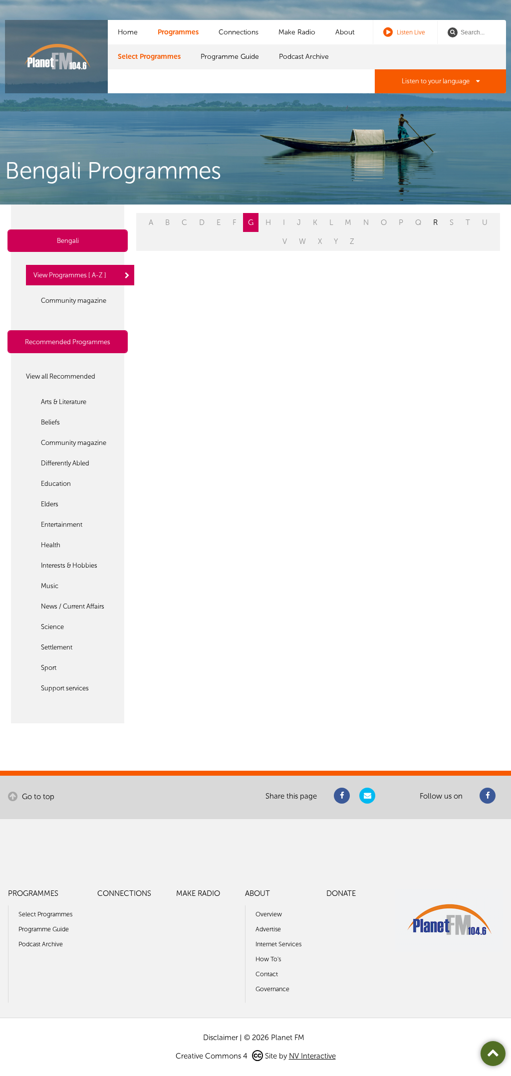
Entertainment (61, 524)
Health (50, 545)
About (344, 32)
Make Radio (296, 32)
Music (49, 586)
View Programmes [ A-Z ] (69, 275)
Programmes (178, 32)
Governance (272, 989)
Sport (48, 667)
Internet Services (278, 944)
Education (56, 483)
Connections (238, 32)
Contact (267, 974)
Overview (269, 914)
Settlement (56, 647)
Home (128, 32)
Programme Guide (230, 56)
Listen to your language (436, 81)
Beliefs (50, 422)
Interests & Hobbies (69, 565)
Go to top (37, 796)
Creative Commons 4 (213, 1056)
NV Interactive (312, 1056)
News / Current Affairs (72, 606)
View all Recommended (60, 376)
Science (52, 627)
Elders (49, 504)
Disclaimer (220, 1037)
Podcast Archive (304, 56)
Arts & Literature (63, 402)
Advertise (268, 929)
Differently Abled (65, 463)
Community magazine (73, 300)
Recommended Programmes (67, 342)
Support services (65, 688)
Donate (341, 893)
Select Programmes (149, 56)
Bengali (68, 240)
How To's (268, 959)
